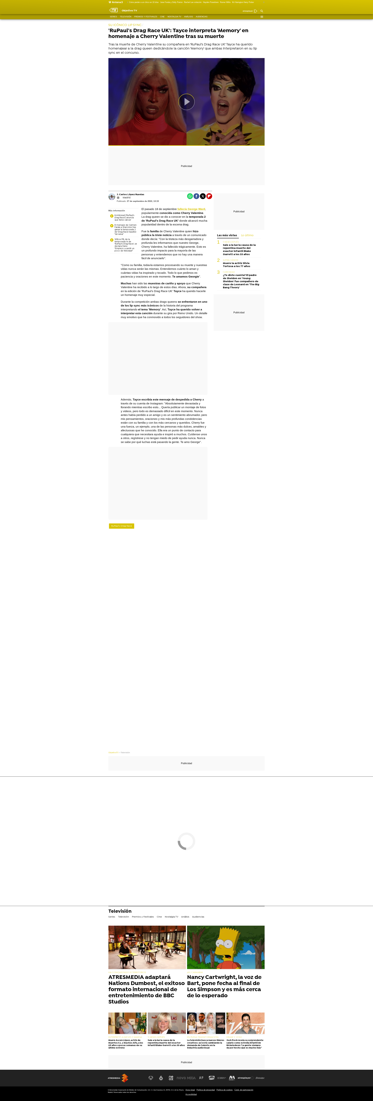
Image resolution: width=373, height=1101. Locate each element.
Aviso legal (190, 1090)
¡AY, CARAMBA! (195, 972)
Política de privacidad (206, 1090)
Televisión (125, 17)
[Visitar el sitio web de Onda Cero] (211, 1078)
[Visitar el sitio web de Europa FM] (221, 1078)
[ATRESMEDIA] (118, 1078)
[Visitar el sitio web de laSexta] (161, 1078)
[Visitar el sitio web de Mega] (191, 1078)
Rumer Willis (225, 2)
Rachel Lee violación (193, 2)
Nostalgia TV (174, 17)
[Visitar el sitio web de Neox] (171, 1078)
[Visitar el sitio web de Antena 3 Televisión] (150, 1078)
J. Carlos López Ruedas (130, 194)
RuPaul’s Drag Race (121, 526)
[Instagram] (118, 197)
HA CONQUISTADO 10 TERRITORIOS (127, 972)
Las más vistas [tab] (227, 235)
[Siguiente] (263, 2)
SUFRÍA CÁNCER (230, 260)
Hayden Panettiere (211, 2)
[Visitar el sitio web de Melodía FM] (232, 1078)
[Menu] (262, 17)
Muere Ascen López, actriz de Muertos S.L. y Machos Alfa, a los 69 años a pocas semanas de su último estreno (125, 1044)
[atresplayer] (249, 11)
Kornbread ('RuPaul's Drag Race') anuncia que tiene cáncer (124, 217)
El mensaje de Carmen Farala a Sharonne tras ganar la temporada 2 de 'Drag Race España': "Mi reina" (126, 230)
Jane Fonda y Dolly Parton (171, 2)
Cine (162, 17)
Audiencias (201, 17)
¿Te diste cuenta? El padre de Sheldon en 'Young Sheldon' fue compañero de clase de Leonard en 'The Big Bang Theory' (241, 281)
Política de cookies (225, 1090)
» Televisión (124, 752)
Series (113, 17)
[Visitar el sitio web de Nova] (181, 1078)
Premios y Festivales (145, 17)
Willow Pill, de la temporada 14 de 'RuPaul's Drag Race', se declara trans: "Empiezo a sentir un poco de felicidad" (126, 245)
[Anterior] (126, 2)
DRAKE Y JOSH (234, 1037)
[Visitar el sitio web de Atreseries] (201, 1078)
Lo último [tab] (247, 235)
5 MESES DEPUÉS (231, 242)
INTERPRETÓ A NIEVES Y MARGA (125, 1037)
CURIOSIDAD (229, 272)
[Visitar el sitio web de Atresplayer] (246, 1078)
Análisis (188, 17)
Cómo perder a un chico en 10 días (144, 2)
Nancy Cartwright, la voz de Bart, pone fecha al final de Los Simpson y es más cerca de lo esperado (224, 986)
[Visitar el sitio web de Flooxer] (260, 1078)
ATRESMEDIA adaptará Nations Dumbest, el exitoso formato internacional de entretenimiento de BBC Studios (146, 989)
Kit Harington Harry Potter (243, 2)
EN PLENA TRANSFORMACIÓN (203, 1037)
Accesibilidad (191, 1094)
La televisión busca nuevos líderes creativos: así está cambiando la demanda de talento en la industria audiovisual (205, 1044)
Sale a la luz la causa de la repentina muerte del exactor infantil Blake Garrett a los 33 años (239, 250)
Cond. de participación (243, 1090)
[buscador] (262, 11)
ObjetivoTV (113, 752)
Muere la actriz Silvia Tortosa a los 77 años (236, 265)
